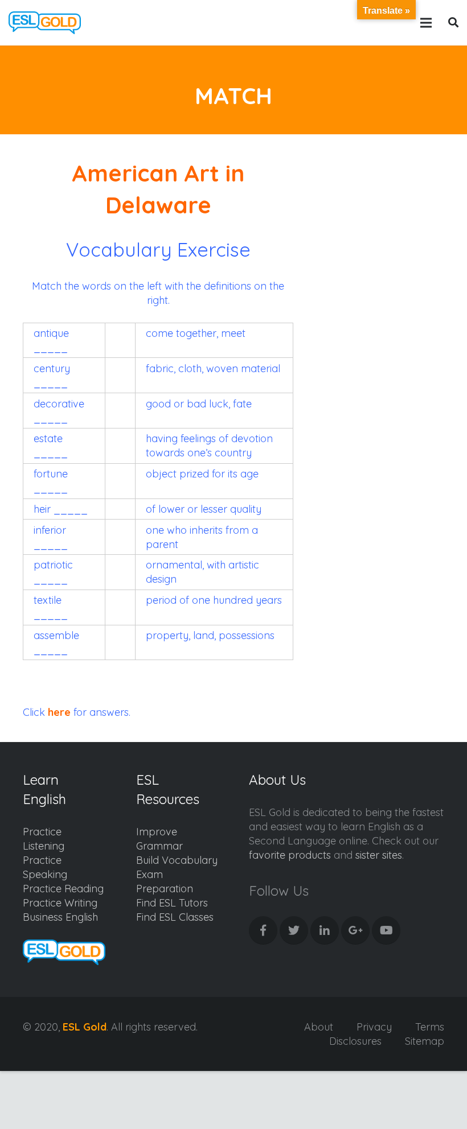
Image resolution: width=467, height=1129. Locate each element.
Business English (60, 917)
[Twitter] (294, 930)
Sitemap (424, 1041)
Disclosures (355, 1041)
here (59, 712)
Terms (429, 1026)
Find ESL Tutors (172, 902)
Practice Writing (60, 902)
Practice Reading (63, 888)
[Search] (453, 23)
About (318, 1026)
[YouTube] (386, 930)
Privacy (374, 1026)
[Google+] (355, 930)
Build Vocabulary (177, 860)
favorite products (290, 855)
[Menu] (426, 23)
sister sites (378, 855)
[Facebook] (263, 930)
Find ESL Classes (175, 917)
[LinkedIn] (324, 930)
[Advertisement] (384, 214)
